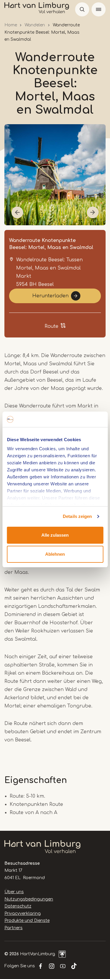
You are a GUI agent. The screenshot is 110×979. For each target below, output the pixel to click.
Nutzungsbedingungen (28, 899)
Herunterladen (50, 296)
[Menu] (99, 9)
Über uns (14, 892)
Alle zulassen (55, 535)
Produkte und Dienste (27, 920)
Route (51, 326)
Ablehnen (55, 554)
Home (10, 25)
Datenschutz (17, 906)
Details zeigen (77, 516)
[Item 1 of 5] (55, 174)
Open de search (82, 9)
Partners (13, 928)
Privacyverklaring (22, 913)
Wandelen (35, 25)
